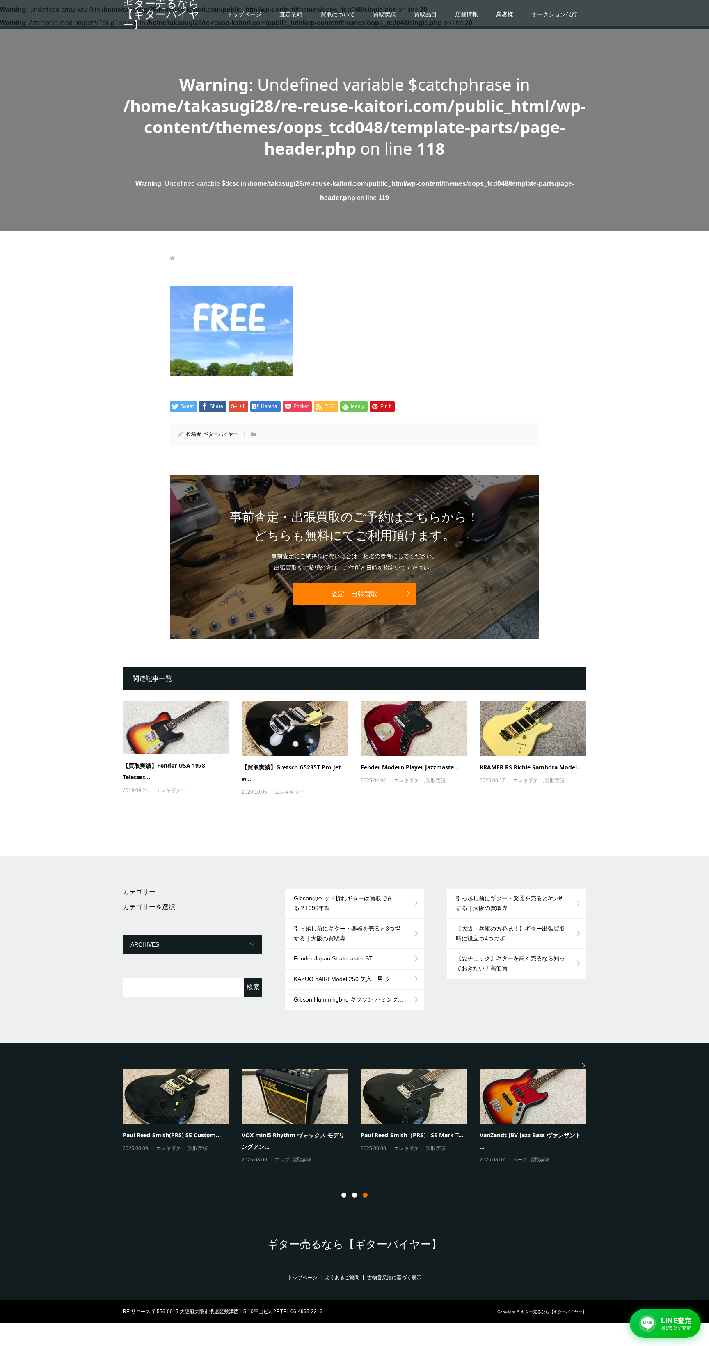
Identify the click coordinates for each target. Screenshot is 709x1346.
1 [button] (343, 1195)
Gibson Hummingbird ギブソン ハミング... (348, 999)
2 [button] (354, 1195)
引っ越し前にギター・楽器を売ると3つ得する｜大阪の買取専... (347, 933)
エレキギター (170, 790)
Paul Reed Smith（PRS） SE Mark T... (412, 1135)
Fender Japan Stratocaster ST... (335, 958)
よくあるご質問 (342, 1277)
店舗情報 (466, 14)
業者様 (504, 14)
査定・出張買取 (354, 594)
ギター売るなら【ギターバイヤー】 (161, 14)
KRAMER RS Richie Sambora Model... (531, 767)
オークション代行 (554, 14)
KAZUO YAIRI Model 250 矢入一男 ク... (345, 979)
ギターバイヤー (221, 434)
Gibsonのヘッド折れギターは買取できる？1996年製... (343, 903)
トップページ (244, 14)
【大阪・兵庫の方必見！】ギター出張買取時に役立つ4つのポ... (510, 933)
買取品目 (425, 14)
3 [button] (365, 1195)
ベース (520, 1160)
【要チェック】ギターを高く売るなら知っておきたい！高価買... (510, 963)
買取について (337, 14)
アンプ (282, 1160)
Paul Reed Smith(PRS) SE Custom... (172, 1135)
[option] (361, 1117)
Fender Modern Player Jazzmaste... (410, 767)
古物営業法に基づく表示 (394, 1277)
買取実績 (384, 14)
